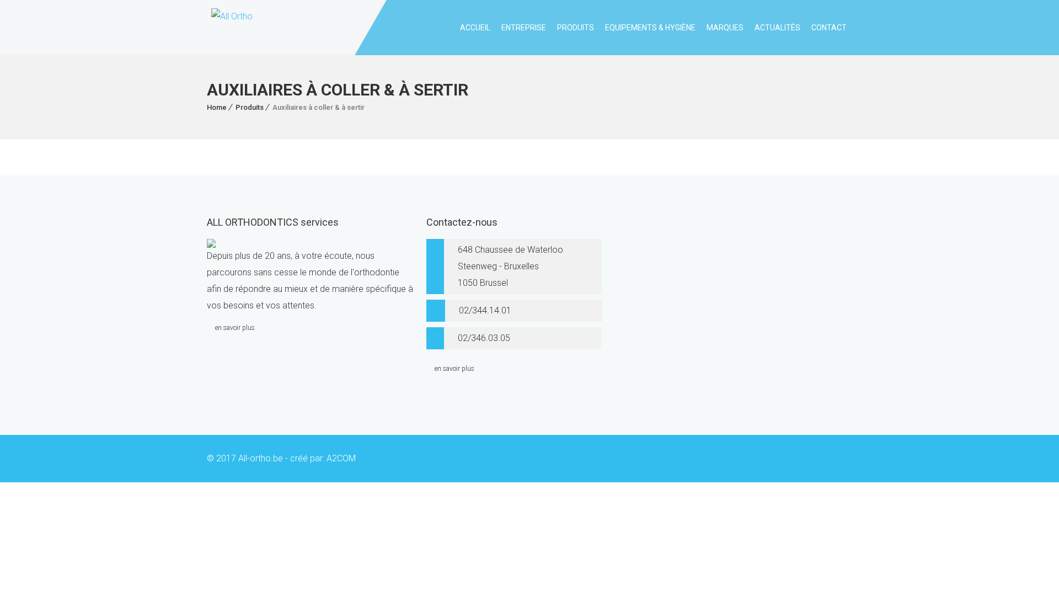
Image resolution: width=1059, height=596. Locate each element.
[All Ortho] (230, 27)
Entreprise (523, 27)
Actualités (777, 27)
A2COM (341, 458)
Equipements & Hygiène (650, 27)
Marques (725, 27)
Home (217, 107)
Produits (575, 27)
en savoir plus (235, 328)
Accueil (475, 27)
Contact (829, 27)
